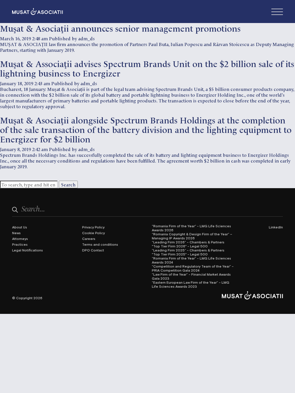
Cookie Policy (93, 233)
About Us (19, 227)
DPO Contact (93, 250)
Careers (88, 238)
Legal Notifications (27, 250)
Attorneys (20, 238)
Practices (20, 244)
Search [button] (68, 184)
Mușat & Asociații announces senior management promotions (120, 28)
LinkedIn (276, 227)
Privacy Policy (93, 227)
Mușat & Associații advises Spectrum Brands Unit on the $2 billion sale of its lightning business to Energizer (147, 68)
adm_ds (86, 38)
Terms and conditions (100, 244)
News (16, 233)
